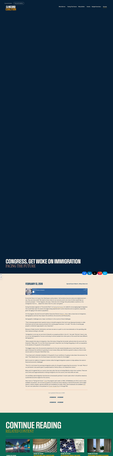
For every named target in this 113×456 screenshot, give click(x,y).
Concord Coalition (19, 3)
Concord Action (8, 3)
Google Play (56, 386)
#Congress (53, 397)
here (84, 384)
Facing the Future (58, 307)
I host (45, 380)
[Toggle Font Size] (1, 277)
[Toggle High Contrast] (1, 275)
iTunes (50, 386)
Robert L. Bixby (64, 314)
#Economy (60, 397)
